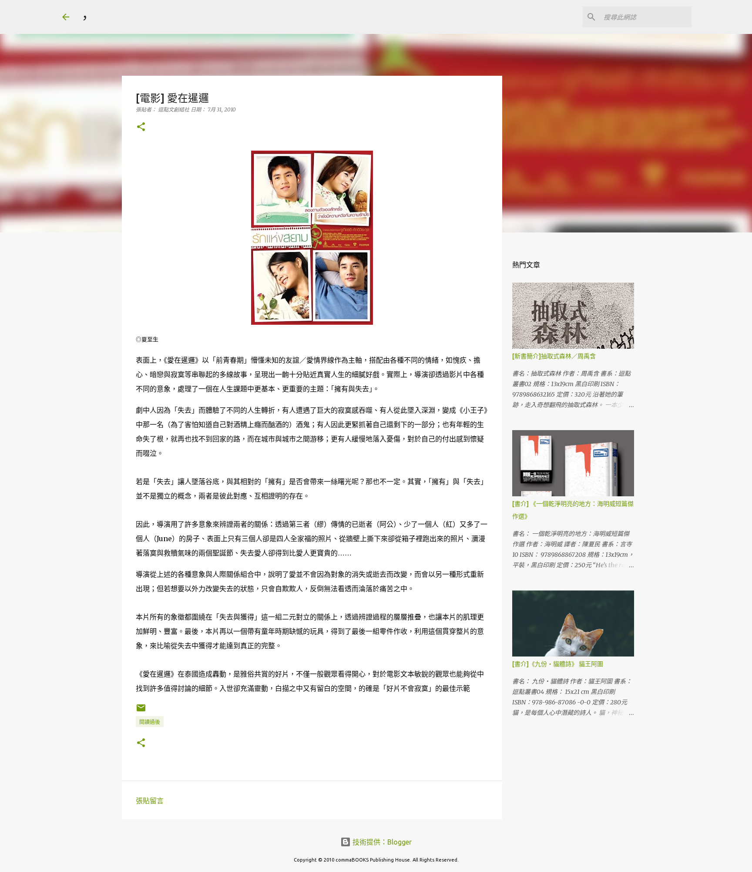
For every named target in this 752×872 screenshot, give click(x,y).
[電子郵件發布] (141, 711)
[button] (141, 127)
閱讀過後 (149, 722)
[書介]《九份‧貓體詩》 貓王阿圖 (557, 663)
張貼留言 (150, 801)
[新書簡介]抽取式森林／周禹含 (554, 356)
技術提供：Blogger (381, 842)
